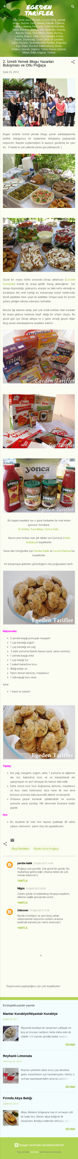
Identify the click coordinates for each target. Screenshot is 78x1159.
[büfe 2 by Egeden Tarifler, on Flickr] (39, 271)
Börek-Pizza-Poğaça (46, 848)
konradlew (34, 1152)
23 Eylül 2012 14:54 (43, 863)
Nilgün (21, 888)
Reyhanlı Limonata (17, 1056)
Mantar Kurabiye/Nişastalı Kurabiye (30, 1014)
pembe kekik (24, 863)
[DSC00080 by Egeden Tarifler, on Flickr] (39, 447)
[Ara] (73, 7)
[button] (73, 62)
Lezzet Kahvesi (61, 551)
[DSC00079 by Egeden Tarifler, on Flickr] (39, 383)
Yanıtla (22, 880)
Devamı (70, 1044)
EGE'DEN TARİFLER (39, 10)
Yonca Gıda (51, 529)
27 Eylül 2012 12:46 (39, 910)
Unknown (22, 910)
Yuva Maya (36, 529)
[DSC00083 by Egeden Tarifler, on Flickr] (39, 511)
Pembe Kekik (41, 551)
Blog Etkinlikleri (20, 848)
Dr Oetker (23, 529)
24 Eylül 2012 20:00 (36, 888)
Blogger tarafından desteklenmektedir (41, 1145)
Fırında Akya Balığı (17, 1098)
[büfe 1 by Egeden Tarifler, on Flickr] (39, 207)
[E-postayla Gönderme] (12, 841)
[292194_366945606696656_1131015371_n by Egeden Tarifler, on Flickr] (39, 125)
